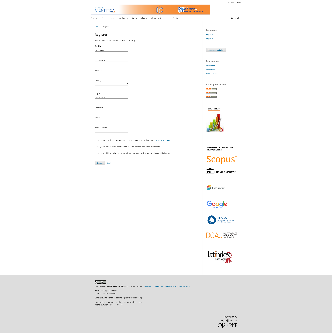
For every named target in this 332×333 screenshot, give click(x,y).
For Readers (210, 66)
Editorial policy (139, 18)
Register (230, 2)
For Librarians (211, 73)
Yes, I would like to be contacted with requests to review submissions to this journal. (134, 153)
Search (236, 18)
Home (97, 27)
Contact (176, 18)
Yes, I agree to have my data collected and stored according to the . (134, 140)
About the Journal (159, 18)
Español (209, 38)
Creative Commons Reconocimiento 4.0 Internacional (167, 286)
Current (94, 18)
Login (239, 2)
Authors (123, 18)
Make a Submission (216, 50)
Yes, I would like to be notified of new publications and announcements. (128, 146)
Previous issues (108, 18)
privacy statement (163, 140)
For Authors (210, 69)
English (209, 34)
